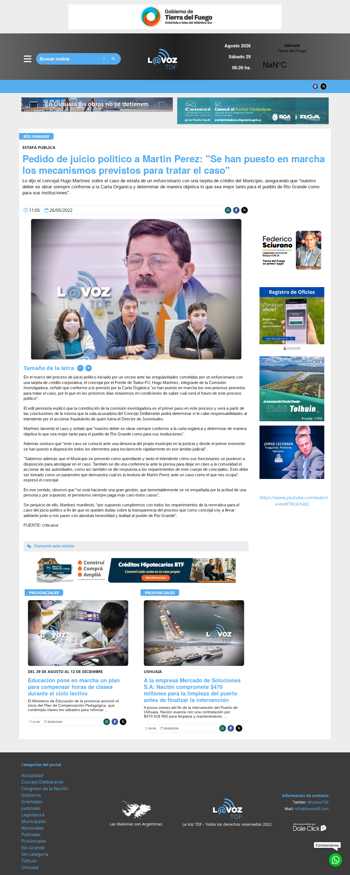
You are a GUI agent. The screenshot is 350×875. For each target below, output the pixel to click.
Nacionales (32, 828)
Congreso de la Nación (44, 789)
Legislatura (32, 815)
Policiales (30, 834)
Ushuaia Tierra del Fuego (292, 59)
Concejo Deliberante (42, 782)
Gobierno (31, 795)
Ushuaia (29, 867)
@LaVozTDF (318, 802)
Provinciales (44, 592)
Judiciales (30, 808)
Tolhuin (29, 861)
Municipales (33, 821)
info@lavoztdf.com (312, 808)
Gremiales (31, 802)
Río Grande (36, 136)
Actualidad (32, 775)
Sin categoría (34, 854)
